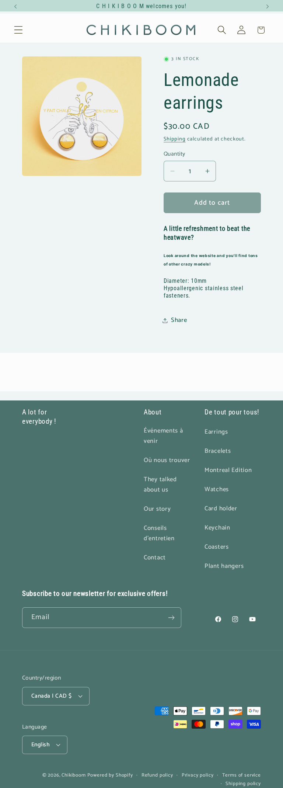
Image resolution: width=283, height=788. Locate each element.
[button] (18, 30)
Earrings (216, 432)
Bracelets (218, 451)
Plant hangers (224, 566)
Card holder (221, 509)
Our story (157, 509)
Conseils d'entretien (159, 533)
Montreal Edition (228, 470)
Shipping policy (243, 784)
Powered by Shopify (110, 775)
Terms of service (241, 775)
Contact (155, 558)
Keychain (217, 528)
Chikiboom (74, 775)
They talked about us (160, 485)
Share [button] (179, 320)
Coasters (217, 547)
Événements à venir (163, 436)
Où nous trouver (167, 460)
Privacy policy (198, 775)
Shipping (175, 139)
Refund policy (157, 775)
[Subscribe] (171, 617)
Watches (217, 489)
